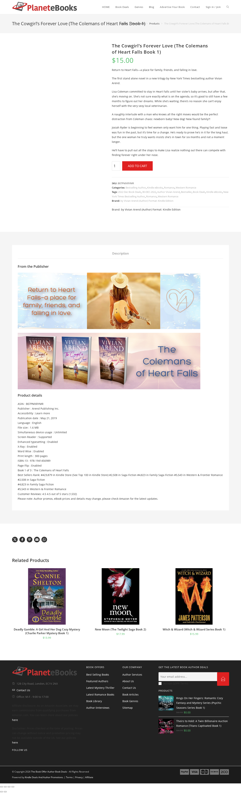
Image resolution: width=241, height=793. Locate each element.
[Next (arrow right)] (5, 791)
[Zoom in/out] (1, 786)
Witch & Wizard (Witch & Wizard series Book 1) (194, 629)
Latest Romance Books (100, 694)
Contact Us (23, 690)
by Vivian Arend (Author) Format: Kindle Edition (146, 200)
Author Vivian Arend (168, 192)
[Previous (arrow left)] (1, 791)
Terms (69, 777)
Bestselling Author (136, 187)
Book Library (94, 701)
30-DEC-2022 (149, 192)
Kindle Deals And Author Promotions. (44, 777)
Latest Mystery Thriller (100, 688)
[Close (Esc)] (12, 786)
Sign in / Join (213, 7)
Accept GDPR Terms (175, 683)
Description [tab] (120, 253)
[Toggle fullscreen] (5, 786)
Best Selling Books (97, 674)
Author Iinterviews (97, 707)
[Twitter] (13, 757)
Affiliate (89, 777)
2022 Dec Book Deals (129, 192)
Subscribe (223, 679)
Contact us (129, 688)
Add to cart (137, 166)
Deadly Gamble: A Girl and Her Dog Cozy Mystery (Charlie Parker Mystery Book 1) (47, 631)
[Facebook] (19, 757)
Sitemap (127, 707)
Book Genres (130, 701)
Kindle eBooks (155, 187)
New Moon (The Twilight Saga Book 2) (120, 629)
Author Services (132, 674)
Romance (169, 187)
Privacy (79, 777)
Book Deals (199, 192)
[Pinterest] (25, 757)
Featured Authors (97, 681)
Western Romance (186, 187)
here (15, 720)
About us (128, 681)
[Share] (9, 786)
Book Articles (130, 694)
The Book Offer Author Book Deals (49, 771)
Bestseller (186, 192)
